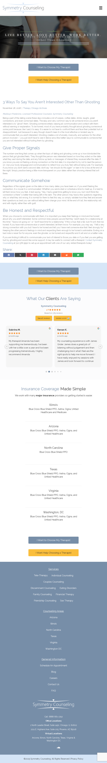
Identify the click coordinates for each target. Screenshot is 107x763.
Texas (54, 636)
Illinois (53, 623)
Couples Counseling (53, 581)
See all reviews (44, 318)
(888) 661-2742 (56, 717)
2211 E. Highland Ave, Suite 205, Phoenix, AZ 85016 (53, 729)
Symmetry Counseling (53, 306)
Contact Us (53, 684)
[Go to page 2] (52, 371)
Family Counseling (42, 594)
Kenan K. (62, 329)
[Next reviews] (100, 346)
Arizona (53, 617)
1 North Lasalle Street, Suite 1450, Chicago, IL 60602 (53, 725)
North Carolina (53, 630)
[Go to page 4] (57, 371)
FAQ (53, 690)
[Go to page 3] (54, 371)
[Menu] (100, 7)
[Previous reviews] (7, 346)
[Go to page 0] (46, 371)
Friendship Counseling (45, 600)
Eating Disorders (68, 588)
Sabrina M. (14, 329)
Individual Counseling (62, 575)
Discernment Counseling (43, 588)
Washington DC (53, 648)
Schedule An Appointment (53, 665)
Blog (53, 671)
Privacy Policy (77, 759)
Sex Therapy (66, 600)
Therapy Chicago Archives (35, 108)
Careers (53, 678)
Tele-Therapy (41, 575)
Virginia (53, 642)
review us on (61, 318)
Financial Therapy (65, 594)
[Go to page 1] (49, 371)
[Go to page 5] (60, 371)
